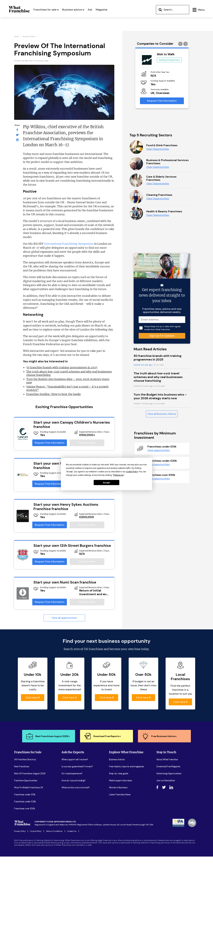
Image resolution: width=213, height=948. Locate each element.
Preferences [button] (118, 475)
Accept (106, 482)
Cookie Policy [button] (132, 471)
